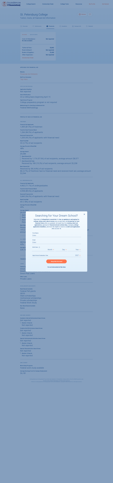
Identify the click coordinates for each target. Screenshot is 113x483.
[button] (39, 247)
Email (34, 240)
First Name (35, 233)
